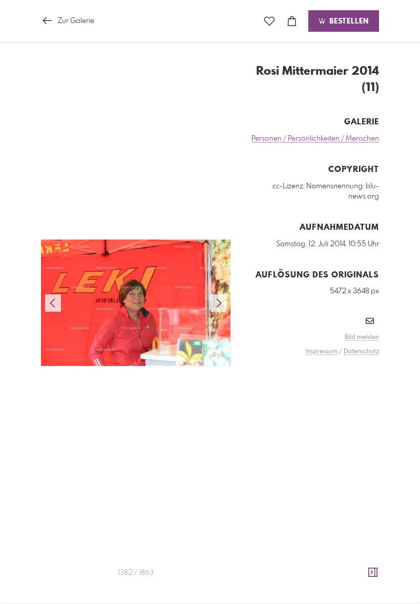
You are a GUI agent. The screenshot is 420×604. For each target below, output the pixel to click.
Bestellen (348, 21)
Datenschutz (361, 352)
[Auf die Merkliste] (269, 21)
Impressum (322, 352)
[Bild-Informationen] (373, 573)
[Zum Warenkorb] (292, 21)
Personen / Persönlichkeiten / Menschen (315, 138)
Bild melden (362, 337)
